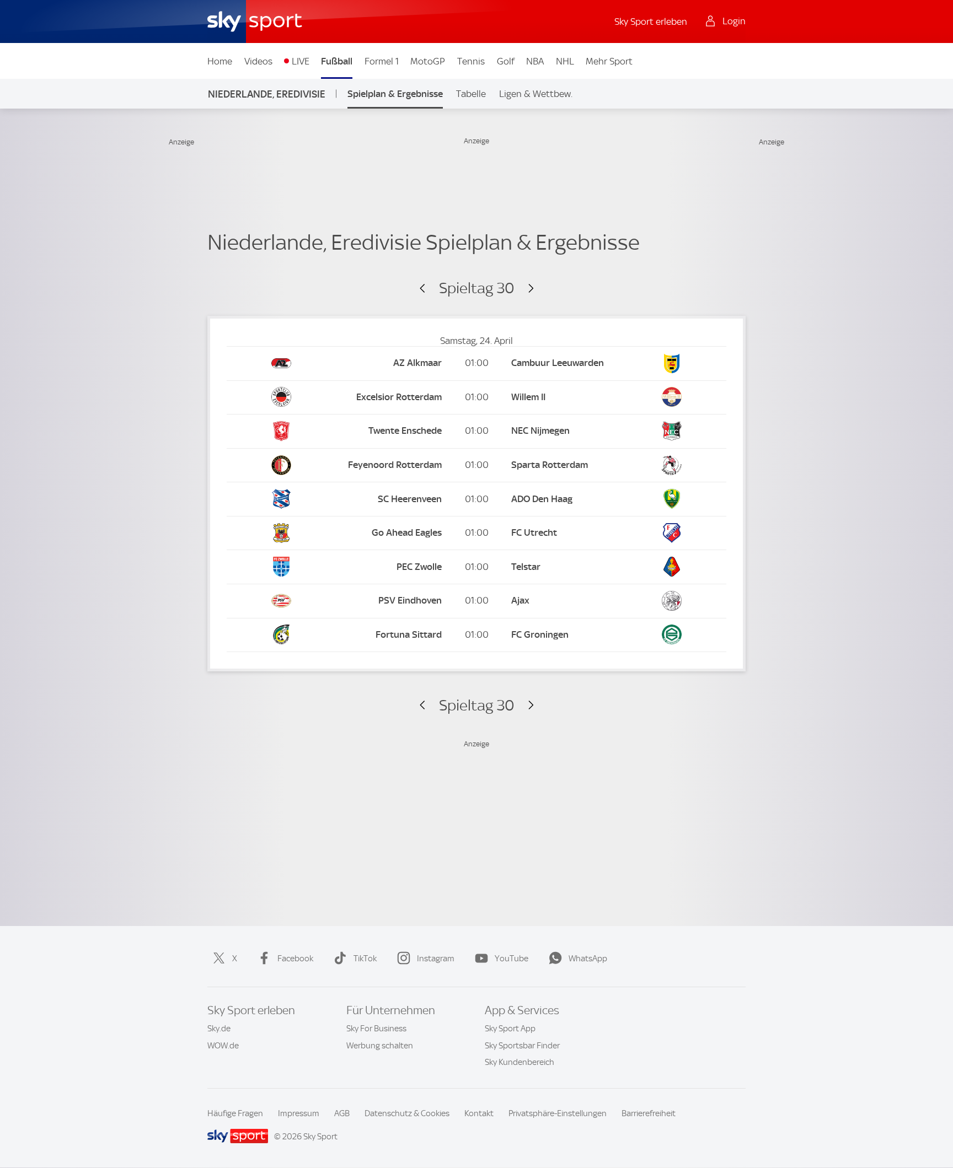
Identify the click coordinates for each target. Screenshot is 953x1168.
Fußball (336, 61)
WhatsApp (588, 959)
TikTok (365, 959)
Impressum (298, 1113)
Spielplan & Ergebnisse (395, 93)
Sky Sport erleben (650, 21)
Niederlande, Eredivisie (266, 94)
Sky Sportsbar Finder (522, 1046)
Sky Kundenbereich (519, 1062)
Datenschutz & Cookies (407, 1113)
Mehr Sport (609, 61)
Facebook (295, 959)
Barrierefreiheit (649, 1113)
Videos (258, 61)
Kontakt (479, 1113)
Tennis (471, 61)
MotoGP (427, 61)
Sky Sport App (510, 1029)
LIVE (300, 61)
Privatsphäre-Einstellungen (557, 1113)
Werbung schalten (379, 1046)
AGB (342, 1113)
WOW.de (223, 1046)
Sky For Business (376, 1029)
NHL (565, 61)
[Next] (526, 289)
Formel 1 (382, 61)
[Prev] (427, 289)
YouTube (511, 959)
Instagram (435, 959)
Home (219, 61)
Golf (506, 61)
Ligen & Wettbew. (535, 93)
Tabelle (471, 93)
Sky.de (219, 1029)
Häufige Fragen (235, 1113)
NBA (535, 61)
